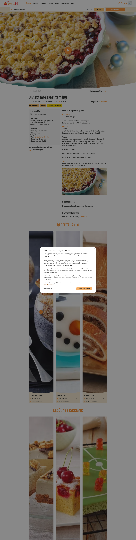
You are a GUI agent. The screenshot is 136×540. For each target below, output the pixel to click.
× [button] (94, 249)
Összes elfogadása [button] (84, 288)
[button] (48, 288)
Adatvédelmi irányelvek (49, 284)
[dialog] (68, 270)
